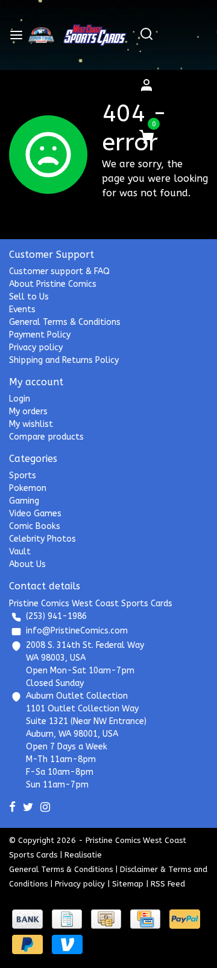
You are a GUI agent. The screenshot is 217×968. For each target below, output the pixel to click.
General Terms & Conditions (65, 322)
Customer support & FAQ (59, 271)
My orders (28, 411)
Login (19, 399)
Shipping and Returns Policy (64, 360)
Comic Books (34, 526)
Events (22, 309)
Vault (20, 552)
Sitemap (127, 883)
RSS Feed (168, 883)
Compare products (46, 437)
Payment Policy (40, 335)
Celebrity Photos (42, 539)
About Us (27, 564)
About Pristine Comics (52, 284)
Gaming (24, 501)
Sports (22, 475)
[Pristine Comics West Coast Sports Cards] (41, 34)
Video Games (35, 513)
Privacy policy (36, 347)
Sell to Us (29, 297)
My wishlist (31, 424)
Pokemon (27, 488)
